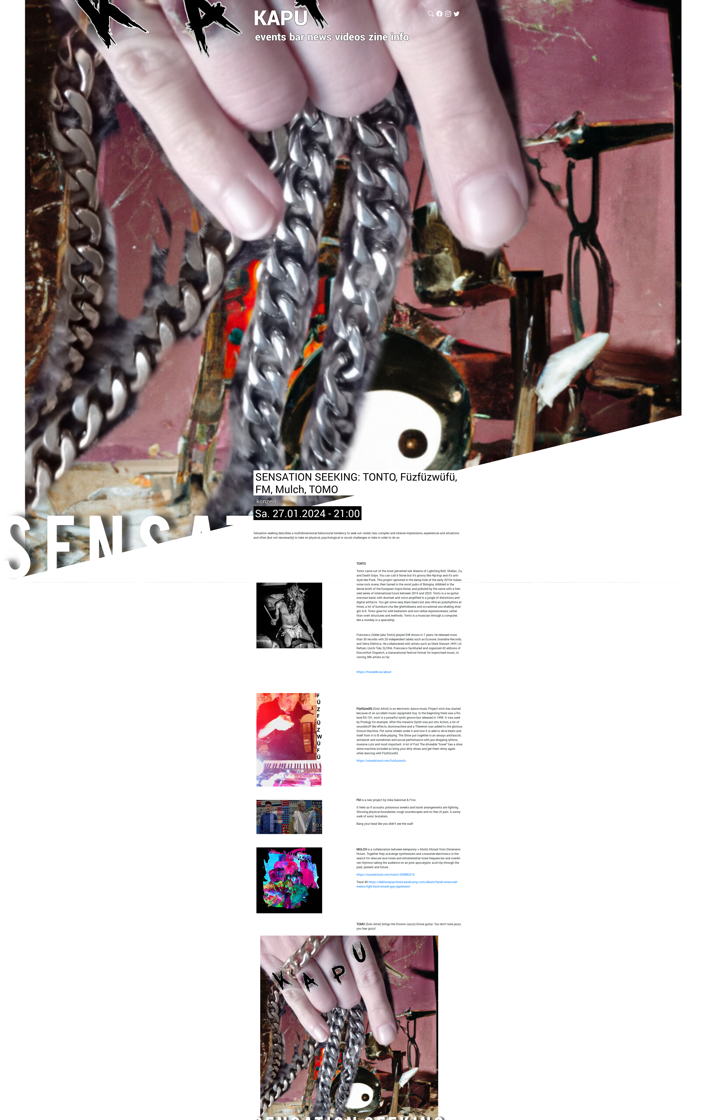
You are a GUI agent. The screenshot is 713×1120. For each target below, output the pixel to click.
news (319, 36)
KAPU (280, 17)
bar (297, 36)
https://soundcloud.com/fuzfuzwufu (381, 760)
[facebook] (440, 13)
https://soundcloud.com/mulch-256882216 (385, 874)
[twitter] (457, 13)
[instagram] (448, 13)
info (400, 36)
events (270, 36)
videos (350, 36)
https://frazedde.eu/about (373, 672)
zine (378, 36)
